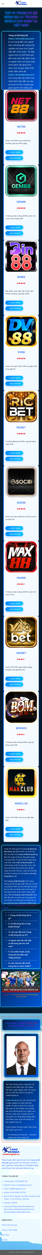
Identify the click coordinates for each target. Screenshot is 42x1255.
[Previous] (1, 987)
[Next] (41, 987)
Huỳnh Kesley (11, 1100)
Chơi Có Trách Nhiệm (10, 1230)
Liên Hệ (4, 1240)
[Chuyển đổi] (6, 915)
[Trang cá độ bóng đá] (21, 3)
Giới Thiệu (5, 1235)
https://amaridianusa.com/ (21, 38)
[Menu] (3, 3)
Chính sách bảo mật (9, 1225)
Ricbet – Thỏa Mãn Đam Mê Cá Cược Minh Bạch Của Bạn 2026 (21, 995)
